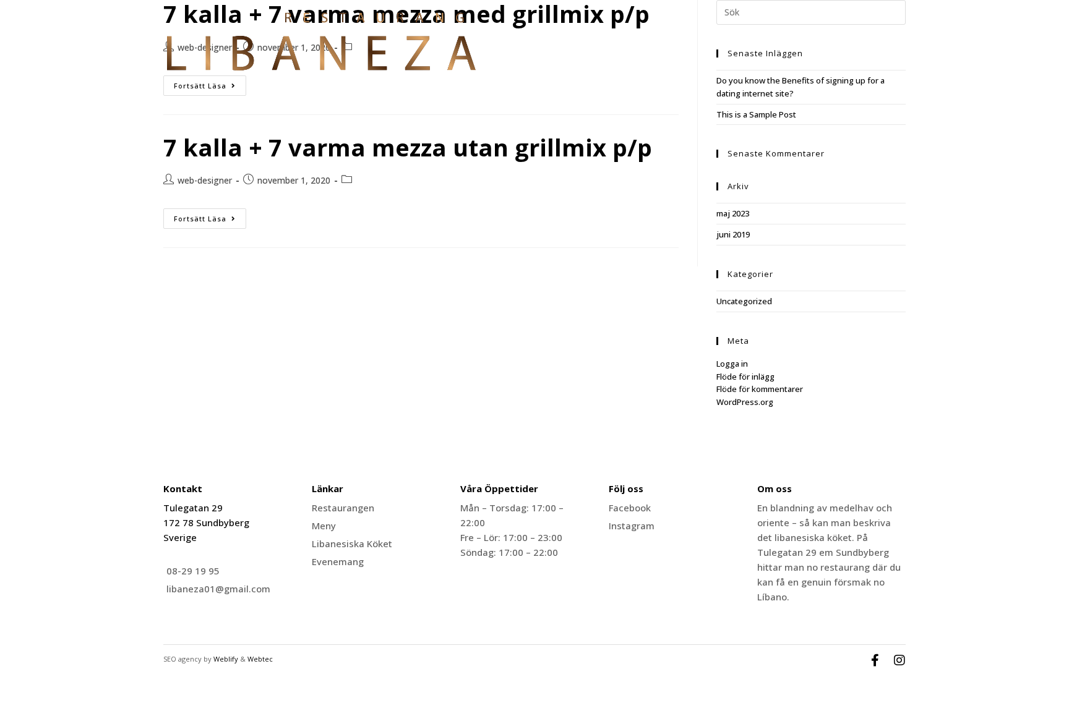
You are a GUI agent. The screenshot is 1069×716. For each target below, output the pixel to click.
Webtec (260, 658)
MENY (821, 46)
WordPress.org (744, 401)
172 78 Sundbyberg (206, 522)
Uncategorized (744, 301)
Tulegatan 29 (193, 507)
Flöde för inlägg (745, 376)
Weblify (225, 658)
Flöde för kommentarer (759, 388)
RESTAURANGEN (762, 46)
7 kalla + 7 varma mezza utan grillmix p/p (407, 147)
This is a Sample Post (756, 114)
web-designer (205, 180)
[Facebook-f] (875, 660)
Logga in (732, 363)
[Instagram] (899, 660)
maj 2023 (732, 213)
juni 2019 (733, 234)
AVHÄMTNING (876, 46)
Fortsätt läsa (210, 215)
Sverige (180, 537)
